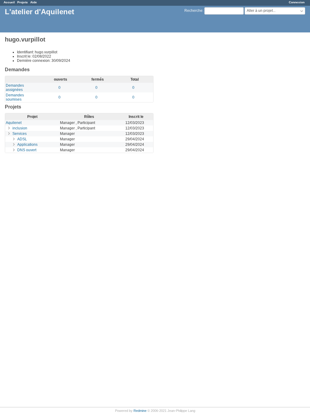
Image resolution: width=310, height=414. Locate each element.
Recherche (193, 10)
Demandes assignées (15, 87)
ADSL (22, 139)
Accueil (9, 2)
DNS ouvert (26, 150)
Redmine (140, 410)
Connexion (297, 2)
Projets (22, 2)
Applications (27, 144)
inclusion (19, 128)
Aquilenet (13, 123)
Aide (33, 2)
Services (19, 134)
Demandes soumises (15, 97)
